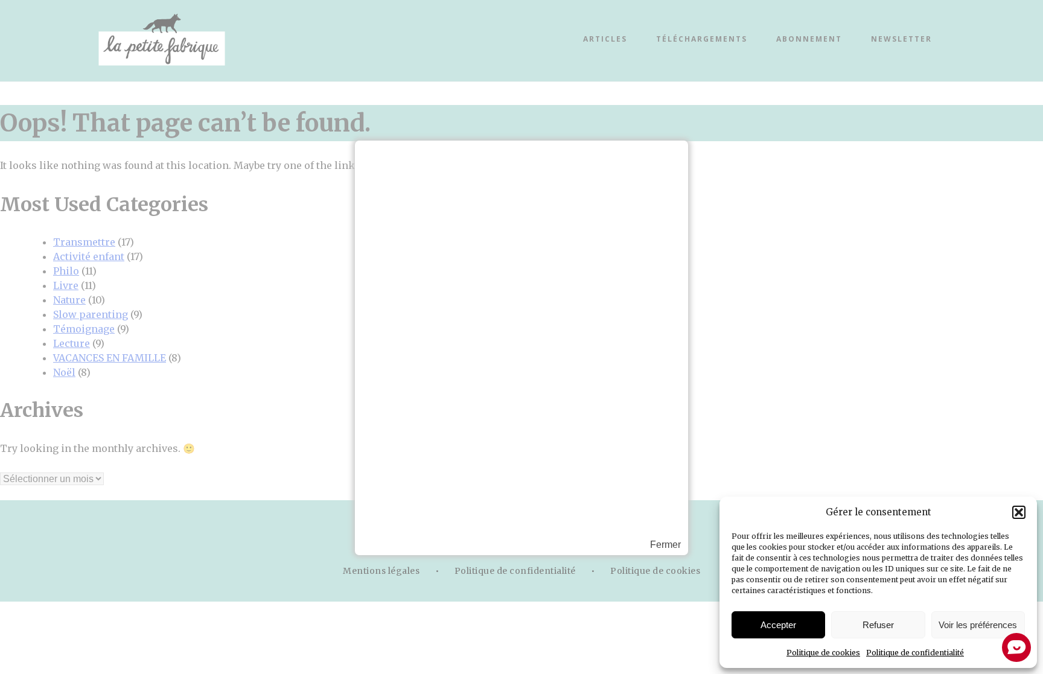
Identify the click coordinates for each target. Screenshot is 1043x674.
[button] (1019, 512)
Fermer (665, 545)
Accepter (778, 625)
